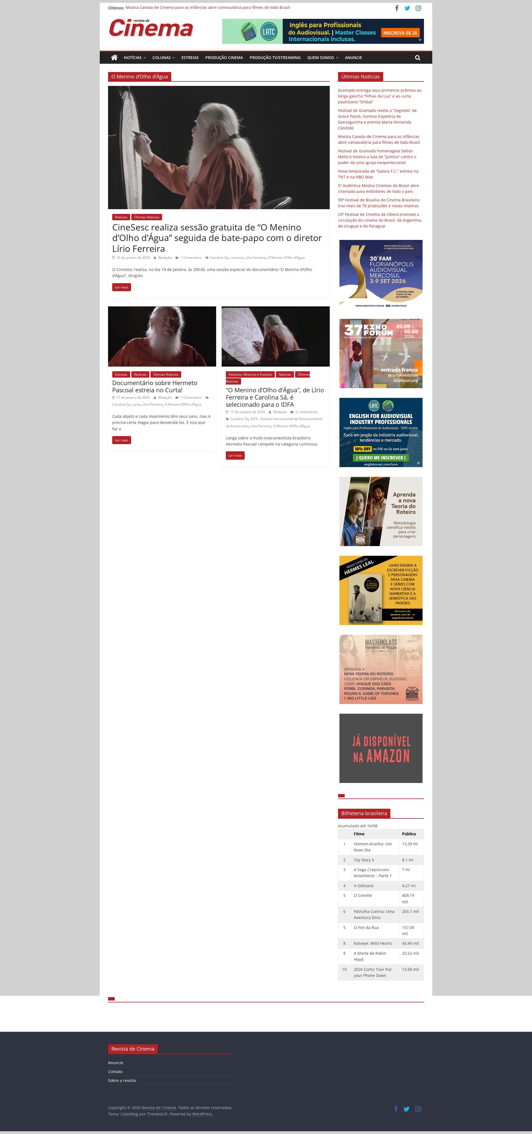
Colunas (161, 57)
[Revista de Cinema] (114, 57)
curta (136, 404)
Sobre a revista (122, 1080)
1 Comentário (191, 257)
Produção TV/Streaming (275, 57)
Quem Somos (320, 57)
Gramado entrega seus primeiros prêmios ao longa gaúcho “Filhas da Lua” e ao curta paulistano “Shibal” (379, 96)
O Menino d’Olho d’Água (286, 257)
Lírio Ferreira (256, 257)
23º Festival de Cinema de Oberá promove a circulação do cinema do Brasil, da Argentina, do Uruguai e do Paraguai (380, 220)
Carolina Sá (219, 257)
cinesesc (237, 257)
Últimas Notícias (146, 217)
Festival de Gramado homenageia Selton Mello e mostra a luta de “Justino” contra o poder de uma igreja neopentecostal (377, 156)
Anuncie (353, 57)
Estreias (190, 57)
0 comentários (306, 411)
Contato (115, 1071)
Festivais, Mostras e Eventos (250, 374)
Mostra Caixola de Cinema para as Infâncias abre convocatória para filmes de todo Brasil (208, 8)
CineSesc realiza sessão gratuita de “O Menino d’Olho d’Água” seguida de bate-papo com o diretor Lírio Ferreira (217, 237)
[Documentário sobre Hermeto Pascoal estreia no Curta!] (162, 310)
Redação (165, 257)
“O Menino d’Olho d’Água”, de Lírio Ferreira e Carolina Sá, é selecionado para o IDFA (275, 397)
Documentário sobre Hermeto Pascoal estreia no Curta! (154, 386)
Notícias (133, 57)
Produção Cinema (224, 57)
